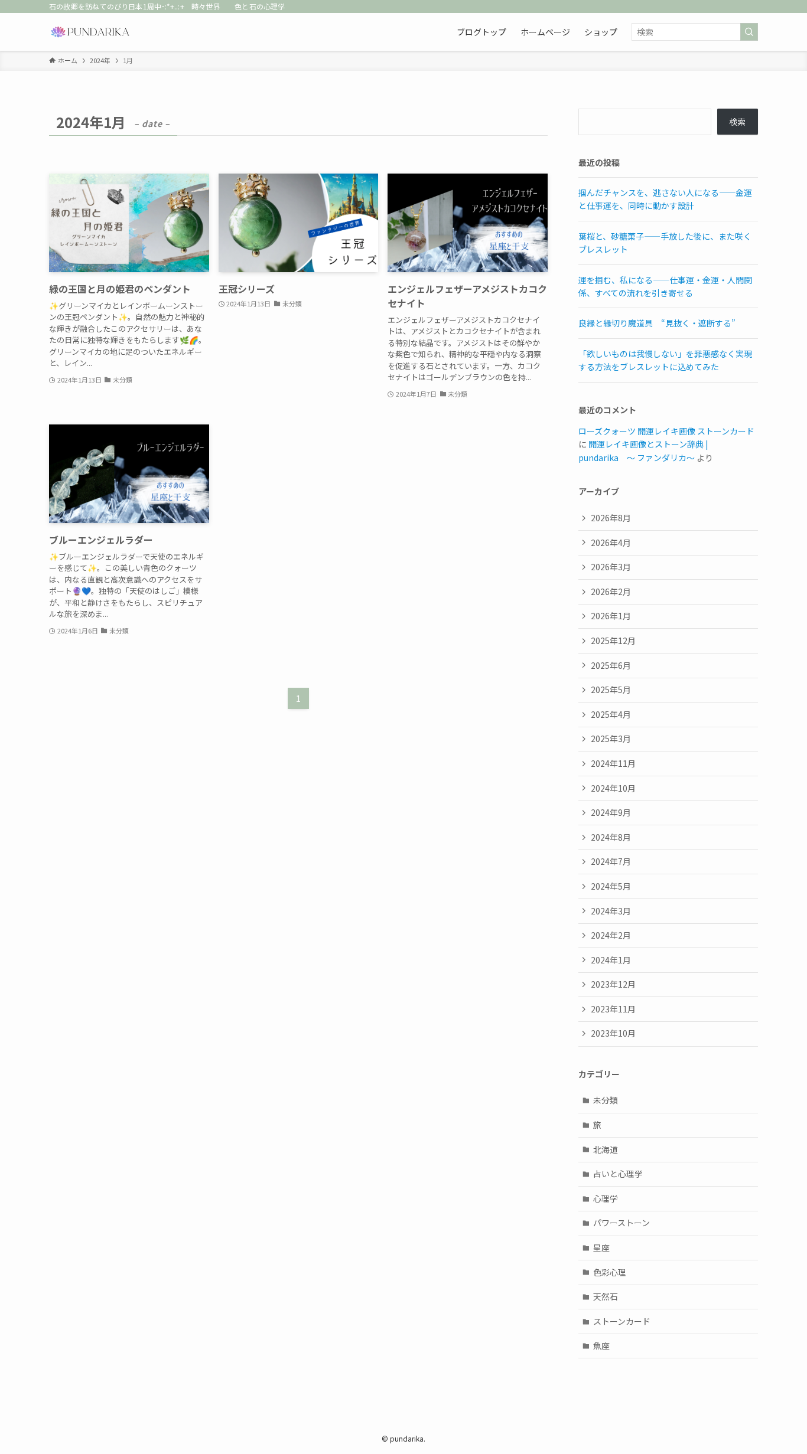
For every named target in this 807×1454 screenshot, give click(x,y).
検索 (737, 122)
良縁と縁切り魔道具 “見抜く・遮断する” (657, 323)
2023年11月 (613, 1009)
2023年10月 (613, 1033)
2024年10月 (613, 788)
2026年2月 (611, 591)
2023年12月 (613, 984)
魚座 (601, 1345)
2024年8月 (611, 837)
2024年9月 (611, 812)
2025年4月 (611, 714)
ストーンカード (621, 1321)
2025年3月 (611, 738)
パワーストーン (621, 1222)
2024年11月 (613, 763)
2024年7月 (611, 861)
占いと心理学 (618, 1173)
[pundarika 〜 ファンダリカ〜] (91, 31)
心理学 (605, 1198)
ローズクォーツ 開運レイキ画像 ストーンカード (666, 431)
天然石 (605, 1296)
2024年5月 (611, 886)
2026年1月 (611, 616)
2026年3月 (611, 567)
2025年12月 (613, 640)
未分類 (605, 1100)
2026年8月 (611, 518)
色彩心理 (609, 1272)
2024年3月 (611, 911)
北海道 (605, 1149)
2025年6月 (611, 665)
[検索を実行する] (749, 32)
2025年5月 (611, 689)
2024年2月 (611, 935)
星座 (601, 1247)
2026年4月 (611, 542)
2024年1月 (611, 960)
